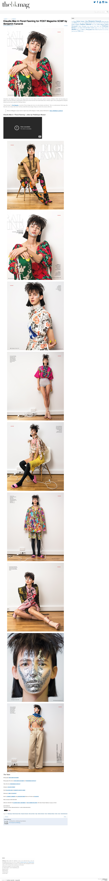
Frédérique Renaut (51, 813)
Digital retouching (96, 22)
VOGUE (82, 31)
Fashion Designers (75, 24)
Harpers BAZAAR (83, 27)
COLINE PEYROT (11, 787)
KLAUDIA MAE (9, 790)
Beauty (74, 21)
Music (77, 29)
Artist (72, 21)
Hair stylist (77, 27)
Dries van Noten (32, 813)
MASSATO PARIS (21, 796)
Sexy (103, 29)
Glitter (56, 813)
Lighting (95, 27)
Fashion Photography (82, 26)
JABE (9, 793)
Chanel (86, 22)
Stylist (73, 31)
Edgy (36, 813)
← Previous (6, 816)
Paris (83, 29)
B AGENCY (14, 793)
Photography (89, 29)
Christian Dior (90, 22)
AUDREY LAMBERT (11, 796)
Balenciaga (10, 813)
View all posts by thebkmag (15, 822)
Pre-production (100, 29)
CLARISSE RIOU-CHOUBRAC (19, 802)
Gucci (59, 813)
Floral (46, 813)
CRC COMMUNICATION (32, 802)
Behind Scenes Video (16, 813)
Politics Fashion (95, 29)
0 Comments (66, 25)
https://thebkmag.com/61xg (56, 110)
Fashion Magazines (100, 24)
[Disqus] (35, 841)
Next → (65, 816)
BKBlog (75, 22)
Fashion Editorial (41, 813)
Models (74, 29)
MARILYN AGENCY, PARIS (19, 790)
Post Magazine (15, 105)
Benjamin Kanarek (24, 813)
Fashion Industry (94, 24)
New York (80, 29)
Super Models (75, 31)
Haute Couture (90, 27)
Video (79, 31)
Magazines (103, 27)
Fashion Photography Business (91, 26)
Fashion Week (99, 26)
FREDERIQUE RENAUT (31, 780)
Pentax (85, 29)
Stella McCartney (64, 813)
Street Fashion (106, 29)
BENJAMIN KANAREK (14, 777)
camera (78, 22)
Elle (100, 22)
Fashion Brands (105, 22)
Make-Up (106, 27)
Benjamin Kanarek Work (8, 25)
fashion (102, 22)
